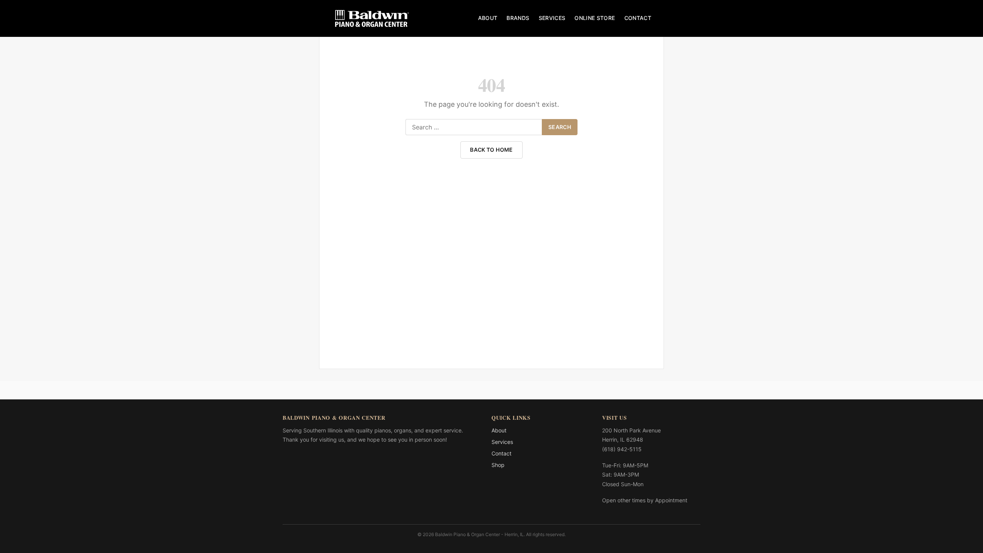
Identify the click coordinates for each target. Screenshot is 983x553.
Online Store (594, 18)
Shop (498, 465)
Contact (637, 18)
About (488, 18)
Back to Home (491, 149)
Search (559, 127)
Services (552, 18)
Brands (517, 18)
